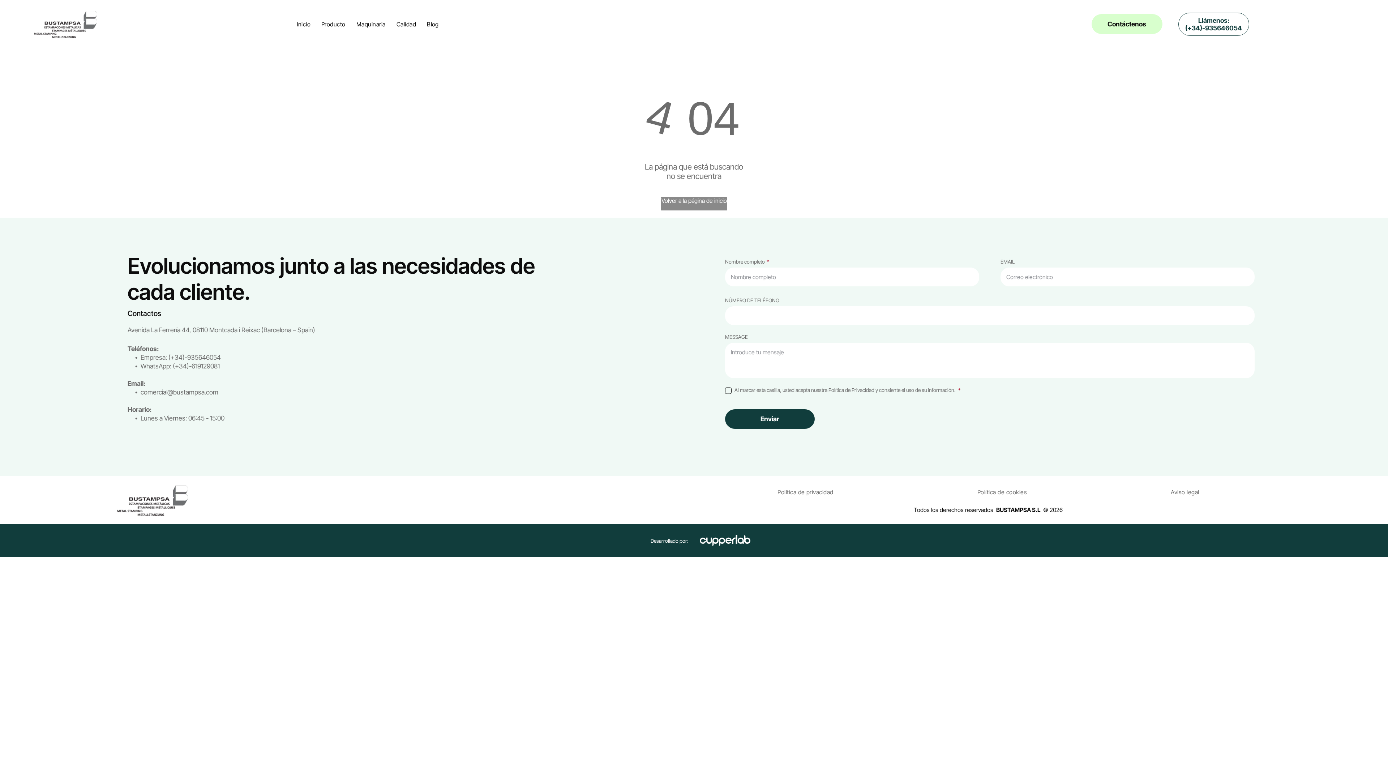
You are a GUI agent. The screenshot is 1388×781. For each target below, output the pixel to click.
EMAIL (1008, 262)
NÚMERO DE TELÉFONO (752, 300)
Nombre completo (745, 262)
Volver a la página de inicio (694, 200)
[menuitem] (303, 24)
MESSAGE (736, 337)
